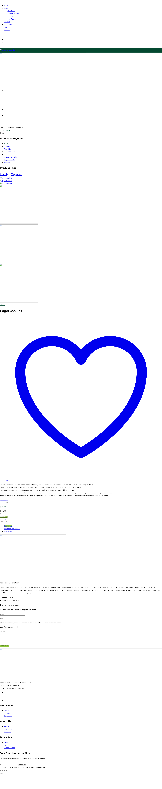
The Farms (11, 19)
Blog (5, 27)
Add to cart (4, 516)
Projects (7, 22)
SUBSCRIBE (22, 765)
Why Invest (8, 24)
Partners (11, 16)
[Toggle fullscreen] (2, 770)
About (6, 8)
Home (6, 5)
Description (8, 526)
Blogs (6, 742)
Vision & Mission (13, 13)
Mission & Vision (9, 748)
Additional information (12, 529)
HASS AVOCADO (10, 152)
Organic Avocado (10, 157)
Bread (6, 144)
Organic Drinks (9, 160)
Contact (7, 30)
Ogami (8, 175)
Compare (3, 519)
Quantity (3, 511)
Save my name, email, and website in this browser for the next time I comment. (31, 623)
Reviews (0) (8, 531)
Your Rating (4, 627)
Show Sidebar (5, 130)
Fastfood (7, 146)
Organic (16, 174)
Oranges (7, 154)
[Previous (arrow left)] (1, 773)
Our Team (11, 11)
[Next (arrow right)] (2, 773)
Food (3, 174)
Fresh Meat (8, 149)
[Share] (4, 770)
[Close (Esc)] (6, 770)
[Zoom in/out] (1, 770)
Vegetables (8, 163)
